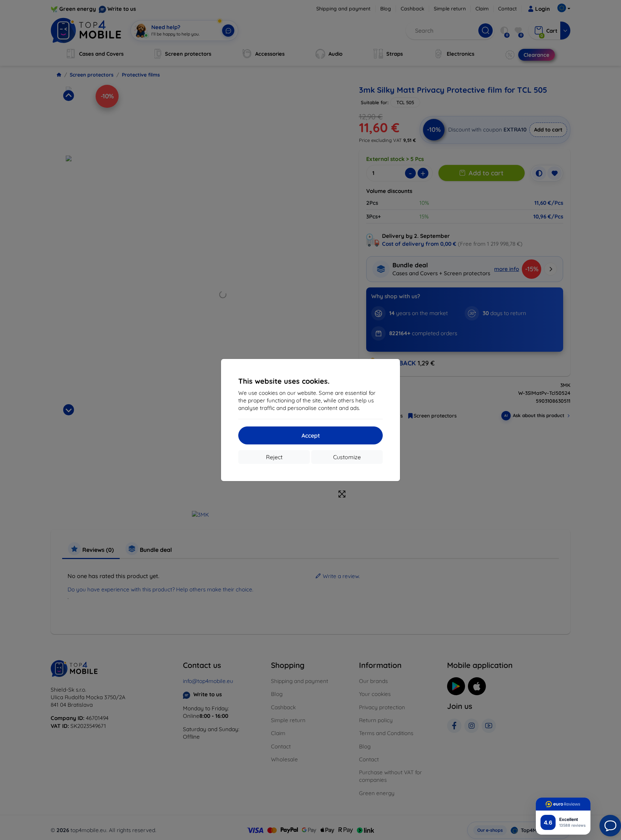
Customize (347, 457)
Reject (274, 457)
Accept (311, 435)
